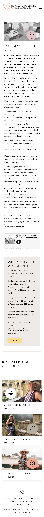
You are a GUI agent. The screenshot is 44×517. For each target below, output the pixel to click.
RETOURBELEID (22, 504)
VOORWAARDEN (27, 501)
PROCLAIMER (32, 498)
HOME (8, 498)
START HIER (14, 340)
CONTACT (18, 498)
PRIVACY (13, 501)
